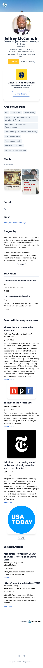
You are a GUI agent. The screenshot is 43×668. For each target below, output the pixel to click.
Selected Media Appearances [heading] (21, 320)
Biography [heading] (10, 231)
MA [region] (5, 284)
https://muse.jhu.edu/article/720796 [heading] (21, 583)
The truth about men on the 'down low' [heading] (18, 329)
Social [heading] (7, 202)
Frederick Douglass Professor (22, 42)
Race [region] (6, 113)
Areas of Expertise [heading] (14, 106)
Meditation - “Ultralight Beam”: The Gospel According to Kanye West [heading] (20, 556)
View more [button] (8, 578)
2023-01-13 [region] (10, 475)
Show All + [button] (21, 265)
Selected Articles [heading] (13, 546)
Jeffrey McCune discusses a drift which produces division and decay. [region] (19, 573)
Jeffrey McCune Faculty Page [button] (15, 222)
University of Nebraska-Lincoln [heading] (20, 280)
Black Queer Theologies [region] (14, 146)
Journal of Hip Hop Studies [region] (13, 562)
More (23, 62)
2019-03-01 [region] (10, 592)
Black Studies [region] (16, 113)
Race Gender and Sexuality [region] (15, 150)
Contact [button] (14, 61)
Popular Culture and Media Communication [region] (15, 125)
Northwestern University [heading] (17, 296)
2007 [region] (8, 309)
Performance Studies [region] (13, 141)
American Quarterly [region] (11, 586)
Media (7, 159)
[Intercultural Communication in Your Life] (12, 179)
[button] (5, 208)
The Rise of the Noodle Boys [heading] (18, 402)
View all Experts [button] (21, 94)
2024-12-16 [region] (10, 410)
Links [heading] (7, 217)
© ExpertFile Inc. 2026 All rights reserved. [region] (21, 662)
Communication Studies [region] (13, 287)
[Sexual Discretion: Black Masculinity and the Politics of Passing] (30, 181)
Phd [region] (5, 300)
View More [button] (8, 379)
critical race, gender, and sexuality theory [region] (21, 132)
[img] (21, 74)
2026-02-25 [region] (10, 340)
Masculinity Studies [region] (12, 136)
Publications (8, 165)
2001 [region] (8, 291)
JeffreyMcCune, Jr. (21, 38)
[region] (21, 46)
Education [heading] (10, 273)
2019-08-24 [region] (10, 568)
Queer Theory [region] (29, 113)
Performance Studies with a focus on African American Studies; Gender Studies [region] (21, 304)
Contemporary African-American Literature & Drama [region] (17, 118)
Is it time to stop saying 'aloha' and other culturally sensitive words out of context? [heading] (20, 465)
